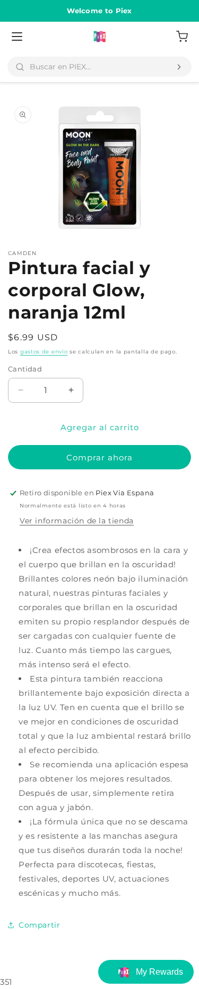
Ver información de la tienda (77, 520)
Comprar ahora (99, 457)
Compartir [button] (39, 925)
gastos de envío (44, 351)
